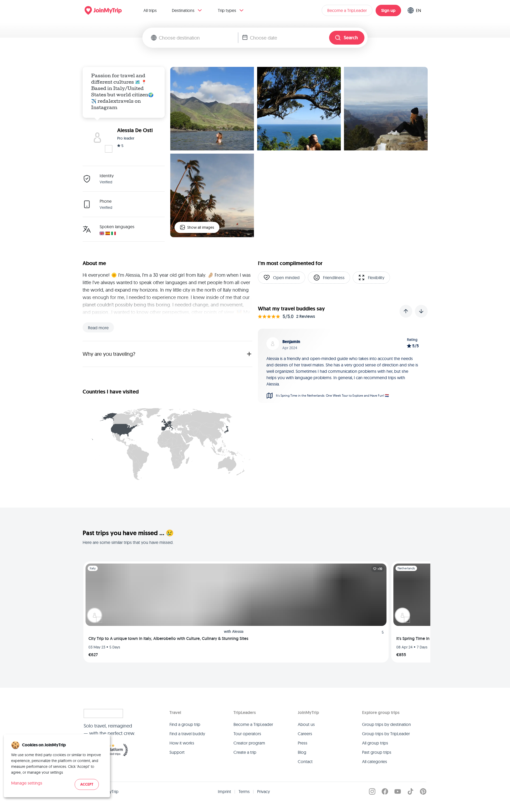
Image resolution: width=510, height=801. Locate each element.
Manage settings (26, 783)
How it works (181, 743)
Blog (302, 752)
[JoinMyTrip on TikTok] (410, 791)
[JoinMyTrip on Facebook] (385, 791)
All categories (374, 761)
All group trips (375, 743)
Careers (305, 733)
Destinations (183, 10)
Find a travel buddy (187, 733)
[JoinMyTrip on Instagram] (372, 791)
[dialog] (57, 765)
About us (306, 724)
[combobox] (198, 37)
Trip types (227, 10)
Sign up (388, 10)
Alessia (237, 631)
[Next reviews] (421, 311)
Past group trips (376, 752)
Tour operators (247, 733)
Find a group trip (184, 724)
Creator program (249, 743)
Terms (244, 791)
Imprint (224, 791)
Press (302, 743)
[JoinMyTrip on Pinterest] (423, 791)
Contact (305, 761)
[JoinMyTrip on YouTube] (397, 791)
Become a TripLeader (347, 10)
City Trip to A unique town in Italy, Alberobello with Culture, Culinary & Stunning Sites (168, 638)
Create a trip (244, 752)
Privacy (263, 791)
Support (177, 752)
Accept (86, 784)
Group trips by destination (386, 724)
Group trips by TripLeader (386, 733)
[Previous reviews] (406, 311)
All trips (150, 10)
